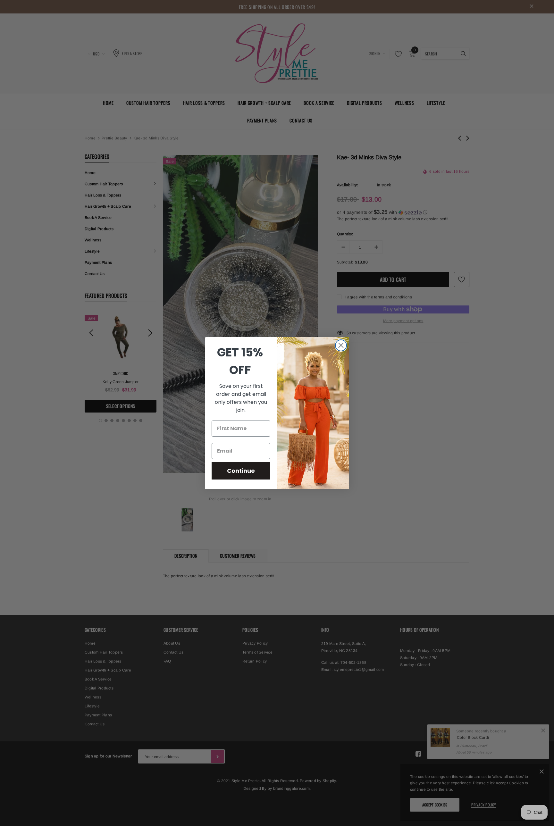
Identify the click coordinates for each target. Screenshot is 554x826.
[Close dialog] (341, 345)
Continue (241, 471)
